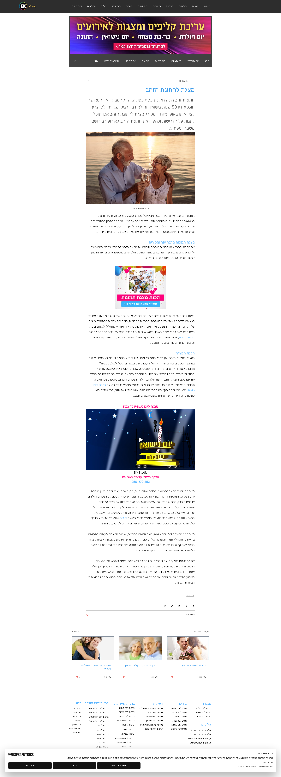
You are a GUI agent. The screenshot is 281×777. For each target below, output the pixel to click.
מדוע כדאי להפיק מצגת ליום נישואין (96, 667)
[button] (142, 6)
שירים (183, 703)
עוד (96, 61)
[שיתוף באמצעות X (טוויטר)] (186, 605)
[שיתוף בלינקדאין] (179, 605)
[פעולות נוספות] (88, 81)
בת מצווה (160, 61)
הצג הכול (75, 631)
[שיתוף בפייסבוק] (193, 605)
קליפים (206, 724)
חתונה (145, 61)
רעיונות (158, 704)
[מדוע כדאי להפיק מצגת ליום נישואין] (93, 648)
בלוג (78, 703)
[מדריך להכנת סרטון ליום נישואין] (140, 648)
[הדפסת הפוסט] (164, 605)
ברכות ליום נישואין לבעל (193, 665)
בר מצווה (176, 61)
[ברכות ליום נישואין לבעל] (188, 648)
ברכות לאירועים (124, 703)
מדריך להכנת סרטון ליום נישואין (141, 665)
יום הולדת (193, 61)
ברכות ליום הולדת (96, 703)
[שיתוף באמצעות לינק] (171, 605)
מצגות (207, 703)
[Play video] (140, 439)
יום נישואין (130, 61)
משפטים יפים (111, 61)
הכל (206, 61)
